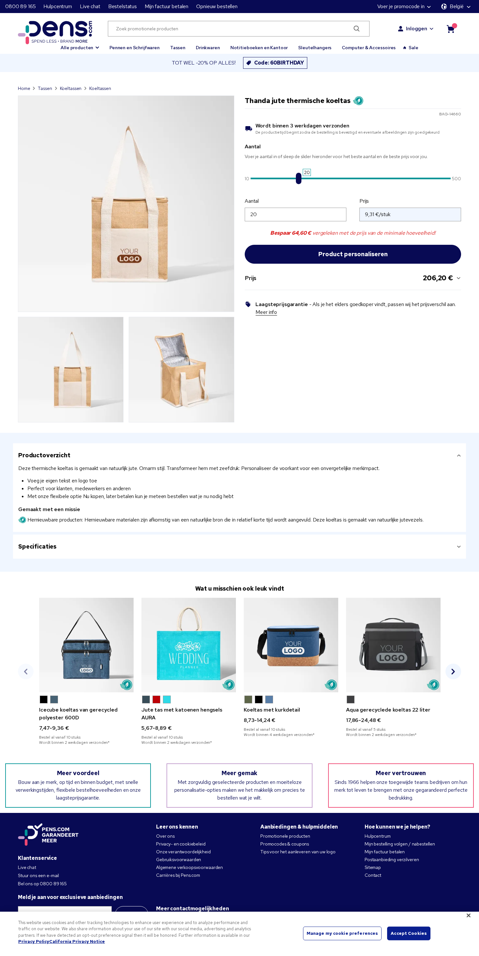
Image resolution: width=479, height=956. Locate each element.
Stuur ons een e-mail (38, 875)
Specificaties (37, 546)
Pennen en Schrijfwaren (134, 48)
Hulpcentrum (57, 6)
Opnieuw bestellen (217, 6)
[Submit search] (357, 29)
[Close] (468, 915)
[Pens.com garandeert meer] (48, 835)
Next (453, 671)
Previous (26, 671)
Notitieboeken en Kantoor (259, 48)
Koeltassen (71, 88)
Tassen (177, 48)
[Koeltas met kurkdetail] (291, 645)
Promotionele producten (285, 836)
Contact (373, 875)
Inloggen (416, 28)
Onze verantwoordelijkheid (183, 852)
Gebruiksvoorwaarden (178, 859)
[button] (79, 45)
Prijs (364, 201)
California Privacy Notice (77, 941)
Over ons (165, 836)
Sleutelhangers (314, 48)
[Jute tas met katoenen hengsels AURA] (188, 645)
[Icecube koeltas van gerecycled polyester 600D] (86, 645)
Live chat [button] (90, 6)
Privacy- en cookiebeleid (181, 844)
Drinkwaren (208, 48)
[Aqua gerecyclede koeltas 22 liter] (393, 645)
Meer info (266, 312)
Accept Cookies (409, 933)
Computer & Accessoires (369, 48)
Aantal (252, 201)
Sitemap (373, 867)
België (457, 6)
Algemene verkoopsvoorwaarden (189, 867)
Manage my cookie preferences (342, 933)
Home (24, 88)
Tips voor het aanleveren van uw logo (298, 852)
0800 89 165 (20, 6)
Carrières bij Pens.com (178, 875)
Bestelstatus (122, 6)
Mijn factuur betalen (166, 6)
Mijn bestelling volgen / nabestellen (400, 844)
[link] (86, 671)
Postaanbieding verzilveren (392, 859)
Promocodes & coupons (284, 844)
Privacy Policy (33, 941)
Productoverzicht (44, 455)
